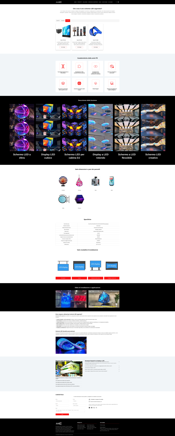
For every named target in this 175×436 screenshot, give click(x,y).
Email (57, 403)
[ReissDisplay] (59, 423)
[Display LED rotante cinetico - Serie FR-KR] (79, 31)
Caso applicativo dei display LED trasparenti (63, 380)
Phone (74, 399)
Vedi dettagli (63, 47)
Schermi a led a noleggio (81, 426)
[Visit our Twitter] (94, 407)
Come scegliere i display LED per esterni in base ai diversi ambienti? (96, 371)
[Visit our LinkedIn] (92, 407)
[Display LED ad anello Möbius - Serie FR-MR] (95, 31)
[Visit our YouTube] (97, 407)
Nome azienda (75, 403)
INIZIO (75, 2)
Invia (62, 414)
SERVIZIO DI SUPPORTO (93, 2)
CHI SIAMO (110, 2)
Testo (56, 408)
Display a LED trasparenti (91, 426)
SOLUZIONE (85, 2)
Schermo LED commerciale (81, 427)
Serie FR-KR (79, 40)
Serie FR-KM (63, 40)
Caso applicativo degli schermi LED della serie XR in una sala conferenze (67, 386)
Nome (56, 399)
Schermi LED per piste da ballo (91, 427)
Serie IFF (58, 20)
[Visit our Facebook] (90, 407)
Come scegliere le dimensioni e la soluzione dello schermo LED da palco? (97, 361)
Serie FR (67, 20)
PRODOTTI (80, 2)
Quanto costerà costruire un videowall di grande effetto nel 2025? (95, 369)
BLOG (100, 2)
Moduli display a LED (90, 428)
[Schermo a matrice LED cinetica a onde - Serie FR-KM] (63, 31)
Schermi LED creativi (80, 428)
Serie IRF (62, 20)
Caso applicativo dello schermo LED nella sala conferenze (65, 384)
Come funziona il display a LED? (90, 367)
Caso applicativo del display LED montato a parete (64, 382)
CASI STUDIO (104, 2)
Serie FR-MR (95, 40)
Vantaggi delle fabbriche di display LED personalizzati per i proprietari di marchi (69, 378)
